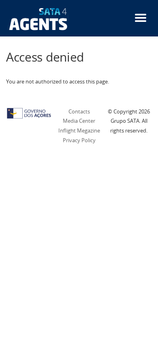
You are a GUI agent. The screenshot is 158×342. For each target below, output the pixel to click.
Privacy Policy (79, 140)
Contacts (79, 111)
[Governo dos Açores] (29, 112)
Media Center (79, 120)
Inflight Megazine (79, 130)
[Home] (38, 19)
